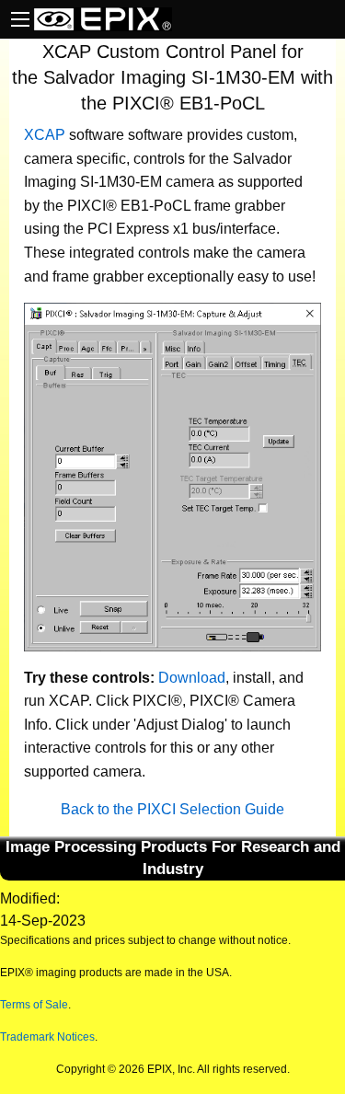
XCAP (44, 135)
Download (191, 677)
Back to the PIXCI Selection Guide (172, 809)
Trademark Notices (47, 1037)
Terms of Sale (34, 1004)
